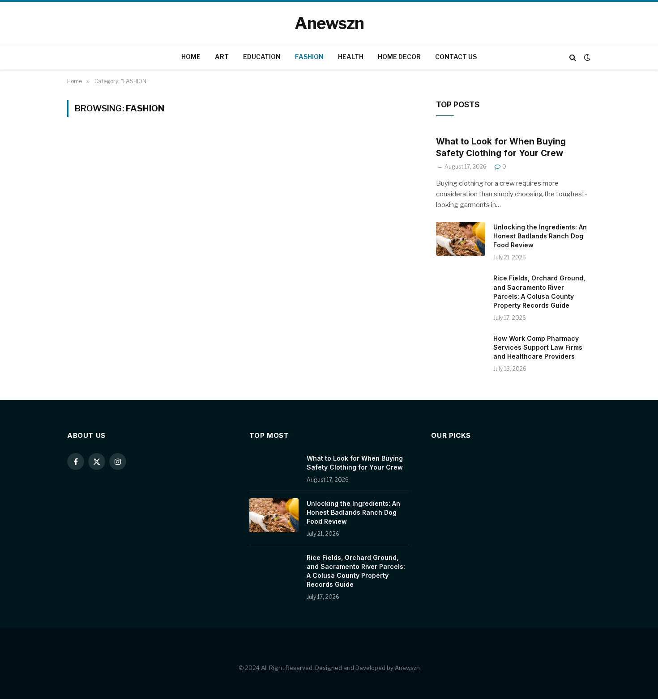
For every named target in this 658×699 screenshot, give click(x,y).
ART (222, 56)
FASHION (309, 56)
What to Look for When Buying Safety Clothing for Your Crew (501, 147)
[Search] (573, 57)
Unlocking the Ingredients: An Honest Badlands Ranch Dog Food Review (540, 236)
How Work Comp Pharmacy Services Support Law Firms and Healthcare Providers (537, 347)
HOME (191, 56)
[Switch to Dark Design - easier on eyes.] (586, 57)
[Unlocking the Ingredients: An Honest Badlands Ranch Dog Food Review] (460, 239)
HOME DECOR (399, 56)
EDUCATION (262, 56)
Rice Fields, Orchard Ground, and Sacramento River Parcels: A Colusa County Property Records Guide (539, 291)
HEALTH (350, 56)
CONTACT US (456, 56)
